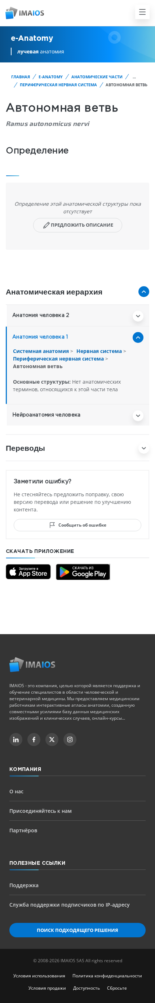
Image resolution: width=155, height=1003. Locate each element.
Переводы (25, 447)
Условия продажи (47, 988)
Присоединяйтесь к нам (40, 810)
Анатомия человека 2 (41, 315)
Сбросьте (117, 988)
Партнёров (23, 830)
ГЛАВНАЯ (20, 76)
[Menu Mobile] (142, 12)
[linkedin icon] (15, 739)
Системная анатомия (41, 351)
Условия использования (39, 976)
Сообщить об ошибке (82, 525)
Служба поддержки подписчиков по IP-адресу (69, 904)
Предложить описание (82, 225)
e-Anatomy (51, 76)
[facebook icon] (33, 739)
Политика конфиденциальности (107, 976)
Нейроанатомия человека (46, 415)
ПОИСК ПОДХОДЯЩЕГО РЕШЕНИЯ (77, 930)
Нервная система (99, 351)
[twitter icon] (51, 739)
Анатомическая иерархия (54, 291)
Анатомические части (97, 76)
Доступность (86, 988)
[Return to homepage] (32, 664)
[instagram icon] (69, 739)
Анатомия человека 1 (40, 337)
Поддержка (24, 885)
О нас (16, 791)
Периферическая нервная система (58, 84)
